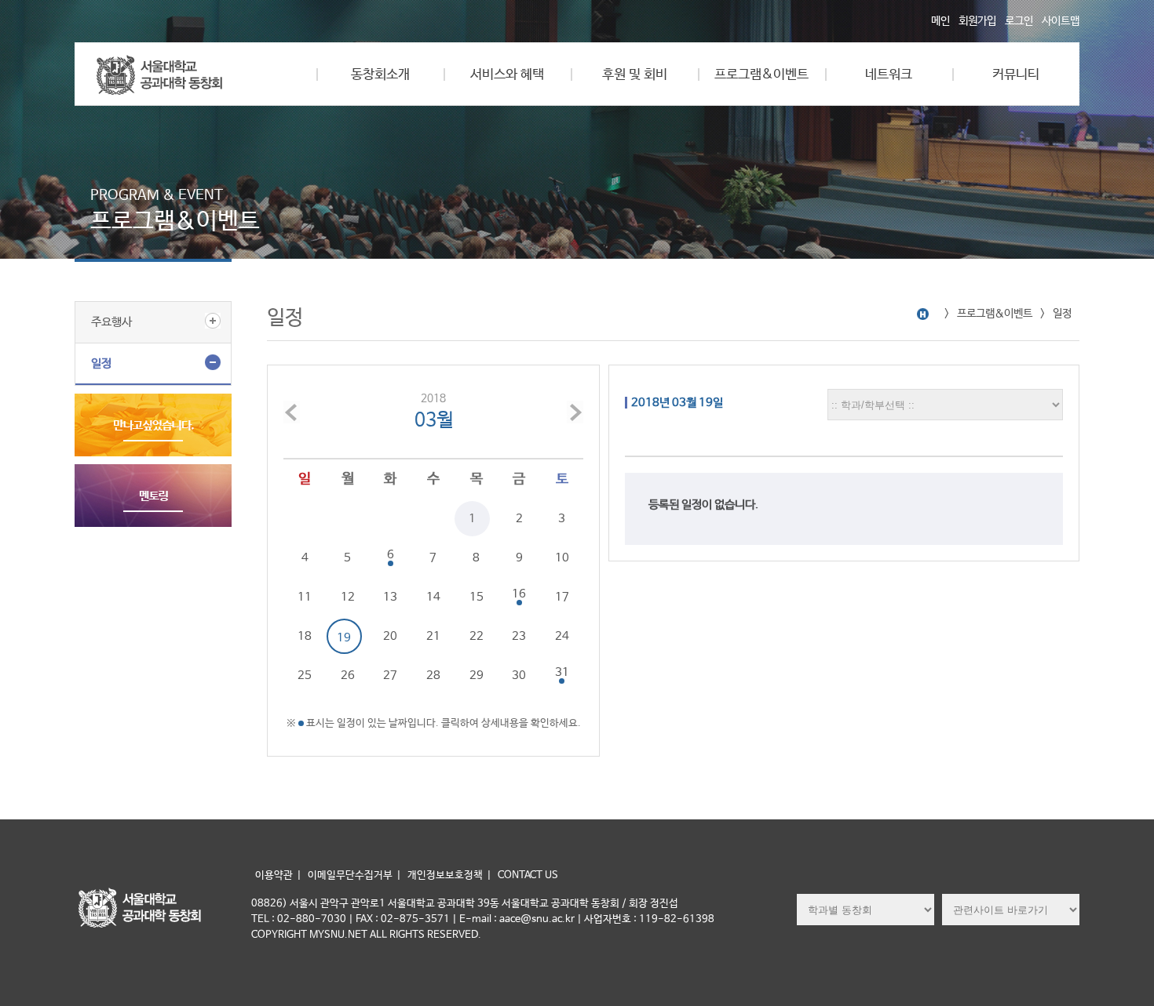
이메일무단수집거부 (350, 875)
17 (562, 597)
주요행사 (111, 322)
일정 (101, 363)
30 (519, 675)
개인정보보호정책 (445, 875)
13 (390, 597)
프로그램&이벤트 (761, 74)
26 (348, 675)
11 (305, 597)
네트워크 (888, 74)
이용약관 (274, 875)
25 (305, 675)
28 (433, 675)
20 (390, 636)
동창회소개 (380, 74)
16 (519, 594)
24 (562, 636)
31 (562, 672)
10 (562, 558)
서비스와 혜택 (507, 74)
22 (476, 636)
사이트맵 (1060, 21)
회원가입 (977, 21)
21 (433, 636)
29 (476, 675)
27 (390, 675)
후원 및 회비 (634, 74)
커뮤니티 (1015, 74)
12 (348, 597)
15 (476, 597)
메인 (940, 21)
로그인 (1019, 21)
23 (519, 636)
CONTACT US (528, 875)
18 (305, 636)
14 (433, 597)
